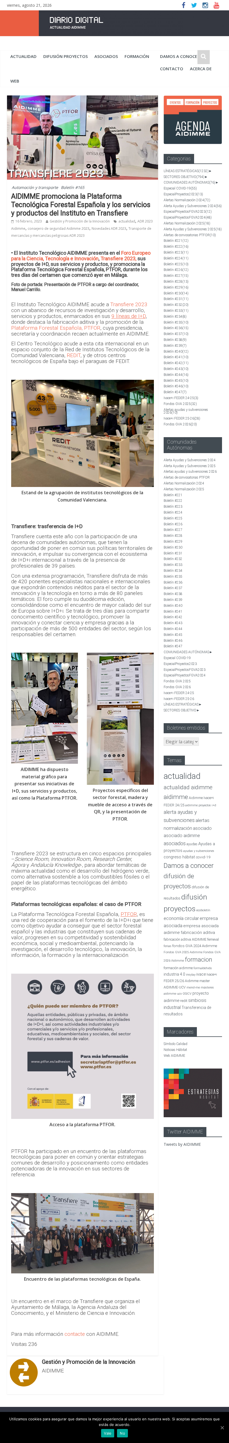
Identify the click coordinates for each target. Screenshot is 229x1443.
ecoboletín (203, 910)
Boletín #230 (176, 293)
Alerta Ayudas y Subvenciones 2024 (193, 206)
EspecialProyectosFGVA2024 (188, 217)
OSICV (187, 993)
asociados (106, 56)
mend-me (193, 987)
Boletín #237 (176, 334)
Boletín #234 (175, 316)
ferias (167, 946)
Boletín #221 (176, 241)
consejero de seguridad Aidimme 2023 (58, 228)
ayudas (192, 844)
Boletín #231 (176, 299)
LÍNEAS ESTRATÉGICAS (186, 171)
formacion (198, 959)
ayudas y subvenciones (198, 851)
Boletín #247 (175, 392)
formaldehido (203, 968)
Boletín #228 (176, 282)
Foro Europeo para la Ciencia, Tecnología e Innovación (81, 255)
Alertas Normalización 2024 (187, 200)
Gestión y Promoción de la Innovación (80, 221)
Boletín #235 (176, 322)
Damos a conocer (180, 56)
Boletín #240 (176, 351)
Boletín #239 (175, 346)
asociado (202, 828)
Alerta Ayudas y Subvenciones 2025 (193, 229)
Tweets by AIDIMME (182, 1144)
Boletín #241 (176, 357)
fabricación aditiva (198, 932)
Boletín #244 (176, 375)
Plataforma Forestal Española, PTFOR (55, 328)
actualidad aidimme (188, 787)
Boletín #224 (176, 258)
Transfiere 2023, (118, 258)
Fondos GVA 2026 (180, 424)
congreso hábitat (179, 856)
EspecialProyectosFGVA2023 (188, 212)
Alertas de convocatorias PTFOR (190, 235)
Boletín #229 (176, 287)
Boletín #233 (176, 311)
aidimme (176, 796)
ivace (201, 974)
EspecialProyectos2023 (183, 194)
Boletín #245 (176, 381)
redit (183, 1001)
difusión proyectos (65, 56)
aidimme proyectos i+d (200, 805)
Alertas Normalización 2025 (187, 223)
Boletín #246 (176, 386)
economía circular (181, 918)
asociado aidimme (182, 835)
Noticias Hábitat (175, 1050)
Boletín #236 (176, 328)
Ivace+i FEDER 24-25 (181, 398)
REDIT (73, 355)
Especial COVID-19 (180, 188)
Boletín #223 (176, 252)
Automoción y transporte (35, 187)
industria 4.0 (174, 974)
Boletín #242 (176, 363)
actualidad (23, 56)
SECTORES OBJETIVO (184, 177)
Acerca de (201, 68)
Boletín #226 (176, 270)
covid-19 (203, 857)
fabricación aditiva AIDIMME (185, 939)
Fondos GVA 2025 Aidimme (183, 952)
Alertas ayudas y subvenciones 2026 (186, 411)
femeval (213, 939)
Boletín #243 (176, 369)
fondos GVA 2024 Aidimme (194, 946)
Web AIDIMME (174, 1056)
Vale (107, 1433)
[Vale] (222, 1427)
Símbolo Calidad (175, 1044)
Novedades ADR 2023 (109, 228)
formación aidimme (178, 968)
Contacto (171, 68)
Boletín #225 (176, 264)
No (122, 1433)
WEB (14, 81)
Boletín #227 (176, 276)
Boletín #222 (176, 247)
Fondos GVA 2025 (180, 404)
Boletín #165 (72, 187)
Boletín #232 (176, 305)
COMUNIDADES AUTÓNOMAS (189, 182)
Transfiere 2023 (128, 304)
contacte (75, 1334)
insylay (190, 974)
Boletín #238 (175, 340)
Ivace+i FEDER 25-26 (182, 418)
